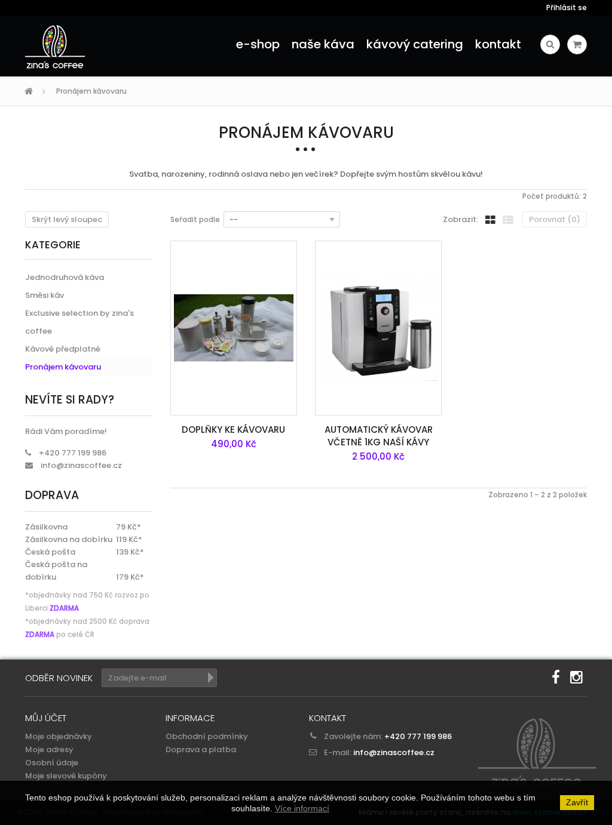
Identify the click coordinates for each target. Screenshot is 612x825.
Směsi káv (44, 295)
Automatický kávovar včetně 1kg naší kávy (379, 435)
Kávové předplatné (62, 349)
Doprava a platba (201, 749)
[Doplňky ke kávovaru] (233, 328)
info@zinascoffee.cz (81, 465)
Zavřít (577, 802)
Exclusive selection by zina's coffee (79, 322)
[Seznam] (508, 219)
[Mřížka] (490, 219)
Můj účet (45, 718)
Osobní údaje (51, 762)
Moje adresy (49, 749)
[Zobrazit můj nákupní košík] (577, 44)
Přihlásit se (566, 7)
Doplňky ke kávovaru (233, 429)
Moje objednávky (58, 736)
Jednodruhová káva (64, 277)
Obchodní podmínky (207, 736)
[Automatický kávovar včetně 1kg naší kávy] (378, 328)
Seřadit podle (195, 219)
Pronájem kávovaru (63, 367)
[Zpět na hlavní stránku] (30, 91)
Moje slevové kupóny (66, 775)
